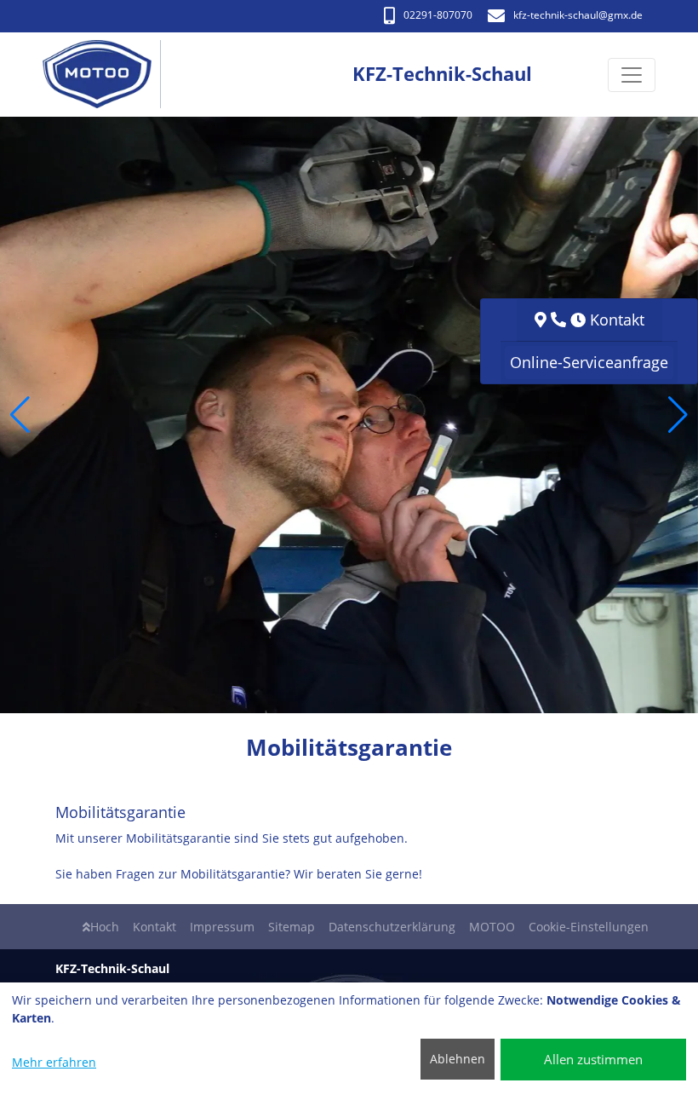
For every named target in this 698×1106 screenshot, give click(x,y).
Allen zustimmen (593, 1059)
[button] (20, 415)
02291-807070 (437, 15)
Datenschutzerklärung (392, 927)
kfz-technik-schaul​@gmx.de (578, 15)
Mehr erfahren (54, 1062)
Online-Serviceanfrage (589, 362)
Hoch (104, 927)
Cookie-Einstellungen (589, 927)
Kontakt (154, 927)
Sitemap (291, 927)
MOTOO (492, 927)
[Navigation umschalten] (631, 75)
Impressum (222, 927)
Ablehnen (457, 1059)
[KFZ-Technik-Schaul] (106, 74)
